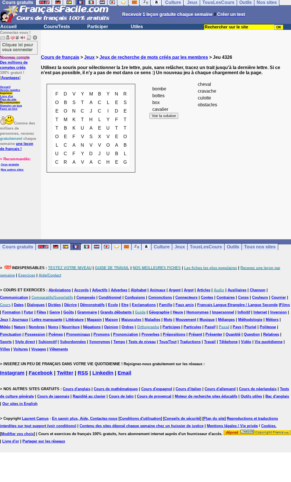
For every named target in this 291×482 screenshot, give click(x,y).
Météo (5, 327)
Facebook (41, 373)
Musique (207, 319)
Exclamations (144, 305)
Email (124, 373)
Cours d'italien (188, 389)
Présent (195, 334)
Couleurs (260, 297)
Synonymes (99, 342)
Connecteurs (186, 297)
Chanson (257, 290)
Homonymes (197, 312)
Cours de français (60, 57)
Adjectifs (99, 290)
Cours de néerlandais (258, 389)
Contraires (226, 297)
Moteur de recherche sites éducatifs (206, 396)
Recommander (10, 102)
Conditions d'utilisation (140, 418)
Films (285, 305)
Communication (14, 297)
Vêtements (58, 349)
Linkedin (102, 373)
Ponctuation (10, 334)
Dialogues (36, 305)
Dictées (54, 305)
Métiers (272, 319)
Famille (165, 305)
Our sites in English (20, 404)
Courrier (278, 297)
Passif (210, 327)
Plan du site (8, 99)
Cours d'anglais (76, 389)
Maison (111, 319)
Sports (6, 342)
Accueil (8, 26)
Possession (35, 334)
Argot (189, 290)
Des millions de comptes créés (15, 62)
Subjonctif (47, 342)
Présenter (213, 334)
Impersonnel (223, 312)
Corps (243, 297)
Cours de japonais (53, 396)
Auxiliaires (237, 290)
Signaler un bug (11, 105)
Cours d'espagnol (156, 389)
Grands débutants (116, 312)
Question (252, 334)
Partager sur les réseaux (43, 441)
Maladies (152, 319)
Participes (171, 327)
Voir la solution (164, 116)
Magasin (94, 319)
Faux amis (185, 305)
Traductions (190, 342)
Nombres (37, 327)
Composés (85, 297)
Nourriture (71, 327)
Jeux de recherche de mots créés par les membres (153, 57)
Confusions (135, 297)
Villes (5, 349)
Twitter (65, 373)
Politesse (268, 327)
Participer (97, 26)
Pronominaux (78, 334)
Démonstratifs (92, 305)
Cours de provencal (154, 396)
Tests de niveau (142, 342)
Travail (210, 342)
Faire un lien (8, 108)
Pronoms (101, 334)
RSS (83, 373)
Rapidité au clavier (89, 396)
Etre (124, 305)
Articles (203, 290)
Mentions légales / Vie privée (232, 426)
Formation (11, 312)
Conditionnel (110, 297)
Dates (19, 305)
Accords (81, 290)
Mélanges (226, 319)
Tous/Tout (167, 342)
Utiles (137, 26)
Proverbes (150, 334)
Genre (54, 312)
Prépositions (174, 334)
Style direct (25, 342)
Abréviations (60, 290)
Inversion (278, 312)
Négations (92, 327)
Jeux (89, 57)
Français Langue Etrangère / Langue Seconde (237, 305)
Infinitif (244, 312)
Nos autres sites (12, 169)
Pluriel (250, 327)
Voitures (20, 349)
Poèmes (56, 334)
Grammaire (87, 312)
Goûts (68, 312)
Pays (237, 327)
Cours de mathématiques (116, 389)
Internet (260, 312)
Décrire (70, 305)
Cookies (268, 426)
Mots (168, 319)
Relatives (271, 334)
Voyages (38, 349)
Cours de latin (121, 396)
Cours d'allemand (220, 389)
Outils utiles (251, 396)
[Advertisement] (166, 221)
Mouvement (186, 319)
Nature (19, 327)
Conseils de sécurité (182, 418)
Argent (174, 290)
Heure (178, 312)
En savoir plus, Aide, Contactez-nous (84, 418)
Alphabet (138, 290)
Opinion (111, 327)
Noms (53, 327)
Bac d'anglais (277, 396)
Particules (192, 327)
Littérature (75, 319)
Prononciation (125, 334)
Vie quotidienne (268, 342)
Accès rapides (10, 90)
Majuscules (131, 319)
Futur (28, 312)
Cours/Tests (57, 26)
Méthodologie (250, 319)
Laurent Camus (35, 418)
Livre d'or (6, 96)
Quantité (233, 334)
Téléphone (228, 342)
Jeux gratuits (10, 164)
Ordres (128, 327)
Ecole (113, 305)
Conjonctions (160, 297)
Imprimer (6, 93)
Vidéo (246, 342)
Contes (207, 297)
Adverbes (119, 290)
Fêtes (41, 312)
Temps (119, 342)
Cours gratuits (17, 246)
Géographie (159, 312)
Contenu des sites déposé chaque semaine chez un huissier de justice (141, 426)
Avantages (10, 78)
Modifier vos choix (17, 434)
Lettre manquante (47, 319)
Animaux (157, 290)
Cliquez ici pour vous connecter (17, 47)
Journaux (20, 319)
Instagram (12, 373)
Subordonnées (73, 342)
